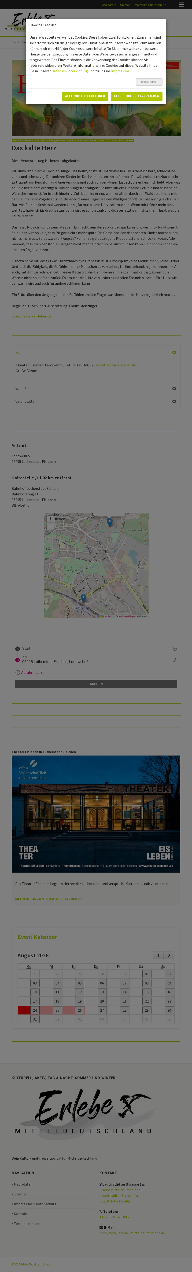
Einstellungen (148, 82)
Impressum (120, 71)
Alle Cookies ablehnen (85, 96)
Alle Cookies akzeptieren (136, 96)
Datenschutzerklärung (70, 71)
